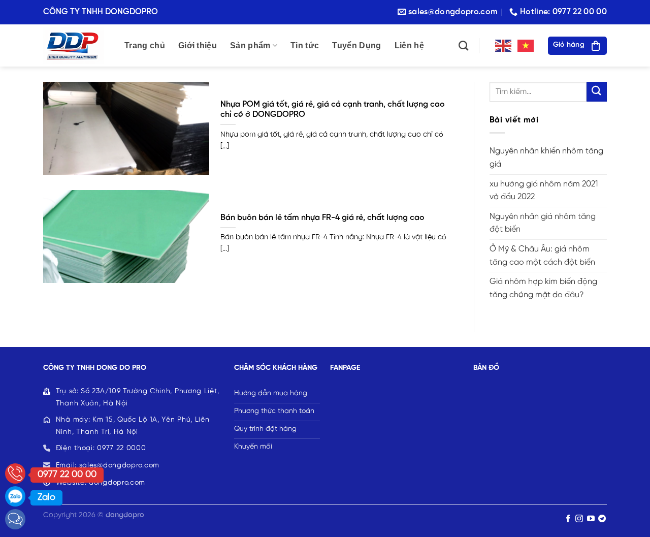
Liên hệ (409, 45)
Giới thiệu (197, 45)
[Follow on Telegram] (602, 519)
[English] (503, 45)
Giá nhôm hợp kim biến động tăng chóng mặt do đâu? (543, 288)
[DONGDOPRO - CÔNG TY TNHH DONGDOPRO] (76, 45)
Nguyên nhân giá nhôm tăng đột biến (543, 223)
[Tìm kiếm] (463, 45)
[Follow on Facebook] (568, 519)
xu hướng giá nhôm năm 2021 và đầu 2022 (544, 191)
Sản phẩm (250, 45)
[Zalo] (15, 496)
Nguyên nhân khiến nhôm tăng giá (546, 158)
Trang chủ (144, 45)
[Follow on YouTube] (591, 519)
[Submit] (597, 92)
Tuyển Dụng (356, 45)
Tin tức (304, 45)
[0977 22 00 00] (15, 473)
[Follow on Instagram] (579, 519)
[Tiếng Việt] (526, 45)
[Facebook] (15, 519)
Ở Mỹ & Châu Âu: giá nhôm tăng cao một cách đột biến (542, 256)
